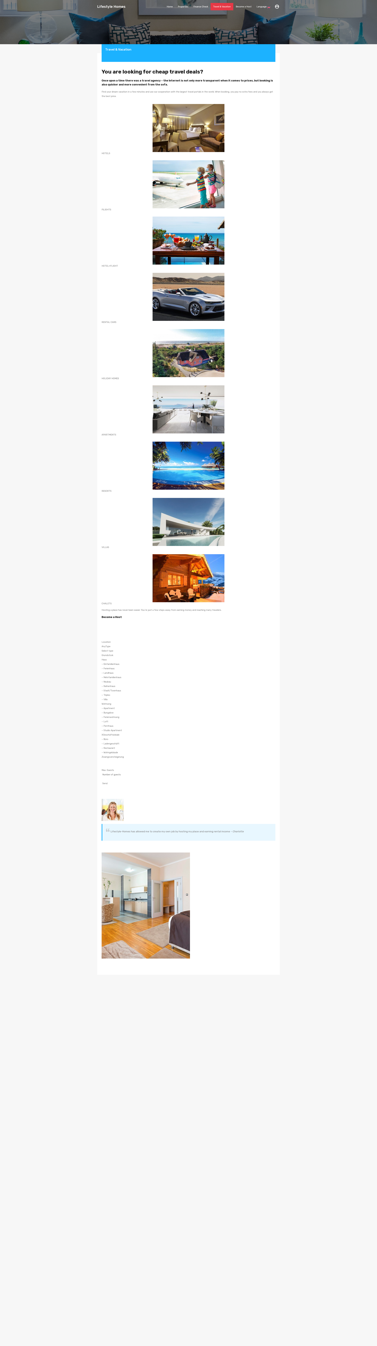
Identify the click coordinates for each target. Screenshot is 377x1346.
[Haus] (188, 659)
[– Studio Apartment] (188, 730)
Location (106, 642)
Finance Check (200, 6)
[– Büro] (188, 739)
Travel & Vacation (222, 6)
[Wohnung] (188, 704)
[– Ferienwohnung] (188, 717)
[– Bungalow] (188, 712)
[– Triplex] (188, 695)
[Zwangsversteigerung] (188, 757)
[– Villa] (188, 699)
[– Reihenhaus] (188, 686)
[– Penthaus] (188, 726)
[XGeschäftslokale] (188, 735)
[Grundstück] (188, 655)
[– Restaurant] (188, 748)
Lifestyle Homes (111, 6)
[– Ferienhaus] (188, 668)
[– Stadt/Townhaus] (188, 690)
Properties (183, 6)
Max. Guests (108, 770)
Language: (262, 6)
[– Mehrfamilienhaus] (188, 677)
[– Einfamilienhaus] (188, 664)
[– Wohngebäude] (188, 752)
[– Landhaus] (188, 673)
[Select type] (188, 651)
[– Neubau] (188, 682)
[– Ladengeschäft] (188, 743)
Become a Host (244, 6)
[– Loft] (188, 721)
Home (170, 6)
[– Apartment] (188, 708)
